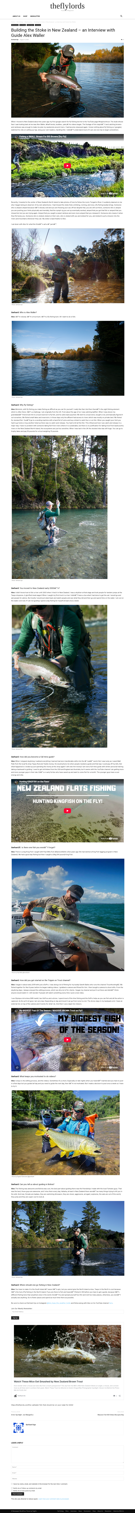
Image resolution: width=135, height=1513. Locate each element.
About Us (100, 1511)
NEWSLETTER (35, 16)
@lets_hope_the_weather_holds (59, 1303)
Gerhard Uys (14, 39)
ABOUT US (16, 16)
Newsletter (108, 1511)
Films (67, 1511)
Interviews (74, 1511)
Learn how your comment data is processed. (53, 1499)
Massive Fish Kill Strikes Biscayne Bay (111, 1415)
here (111, 1303)
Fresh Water (30, 25)
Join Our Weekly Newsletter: (21, 1309)
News (80, 1511)
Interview (38, 25)
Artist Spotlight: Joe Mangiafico (22, 1415)
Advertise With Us (118, 1511)
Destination (87, 1511)
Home (13, 22)
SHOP (25, 16)
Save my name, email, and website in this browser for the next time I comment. (40, 1484)
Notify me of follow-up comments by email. (27, 1488)
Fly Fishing (20, 22)
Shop (94, 1511)
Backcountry (28, 22)
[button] (121, 16)
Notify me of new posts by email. (24, 1491)
